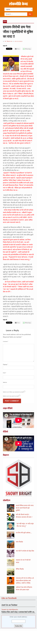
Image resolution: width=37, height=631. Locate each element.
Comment (5, 341)
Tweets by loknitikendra (9, 609)
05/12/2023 (18, 41)
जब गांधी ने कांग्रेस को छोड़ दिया (25, 551)
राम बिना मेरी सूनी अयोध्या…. (24, 533)
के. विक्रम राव (8, 41)
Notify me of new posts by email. (11, 396)
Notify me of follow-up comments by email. (13, 392)
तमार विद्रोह (19, 542)
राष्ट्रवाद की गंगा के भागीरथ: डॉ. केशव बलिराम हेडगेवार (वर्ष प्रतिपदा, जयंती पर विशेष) (25, 580)
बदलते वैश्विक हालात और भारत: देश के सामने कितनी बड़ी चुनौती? (25, 508)
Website (5, 382)
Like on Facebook (9, 598)
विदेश (4, 21)
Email (4, 372)
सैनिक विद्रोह (20, 569)
